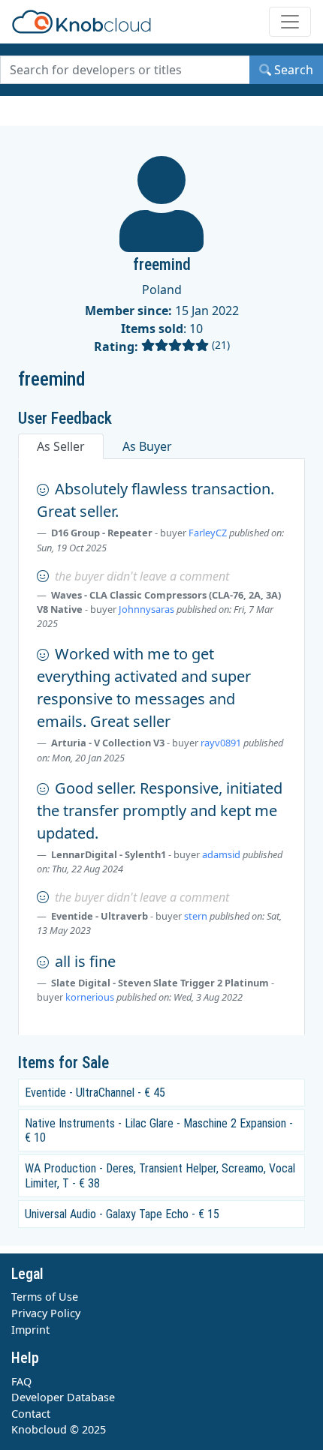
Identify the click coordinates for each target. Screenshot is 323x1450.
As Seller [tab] (61, 446)
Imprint (30, 1329)
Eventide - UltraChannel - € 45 (95, 1092)
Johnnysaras (146, 609)
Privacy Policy (45, 1313)
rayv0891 (221, 742)
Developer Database (63, 1397)
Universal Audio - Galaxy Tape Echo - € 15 (122, 1214)
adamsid (221, 854)
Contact (30, 1413)
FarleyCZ (208, 532)
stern (195, 916)
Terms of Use (44, 1296)
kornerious (89, 997)
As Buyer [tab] (147, 446)
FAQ (21, 1381)
